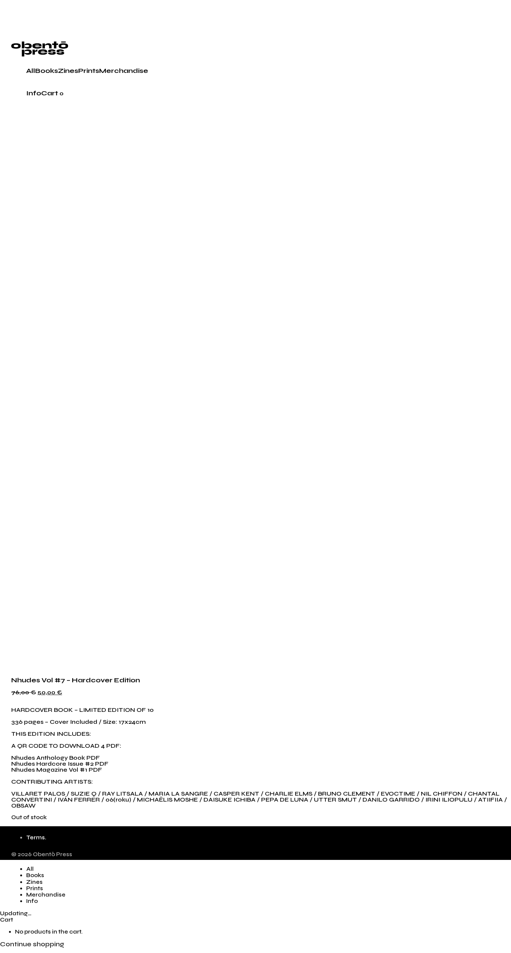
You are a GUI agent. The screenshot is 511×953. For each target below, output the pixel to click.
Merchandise (123, 70)
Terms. (36, 837)
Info (33, 93)
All (30, 70)
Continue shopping (32, 944)
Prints (88, 70)
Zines (68, 70)
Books (46, 70)
